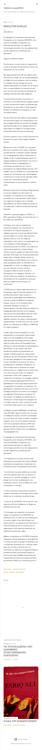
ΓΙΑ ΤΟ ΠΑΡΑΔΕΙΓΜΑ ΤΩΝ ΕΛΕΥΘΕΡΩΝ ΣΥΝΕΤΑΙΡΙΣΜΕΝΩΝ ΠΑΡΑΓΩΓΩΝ (18, 651)
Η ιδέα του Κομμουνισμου (20, 721)
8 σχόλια (15, 659)
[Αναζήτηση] (37, 3)
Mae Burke (27, 743)
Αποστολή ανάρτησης (19, 569)
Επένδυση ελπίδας (15, 26)
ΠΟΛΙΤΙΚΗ (12, 572)
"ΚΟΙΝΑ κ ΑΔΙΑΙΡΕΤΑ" (14, 8)
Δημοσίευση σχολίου (19, 725)
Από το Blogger (23, 739)
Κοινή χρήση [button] (7, 569)
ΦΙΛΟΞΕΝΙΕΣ (20, 572)
